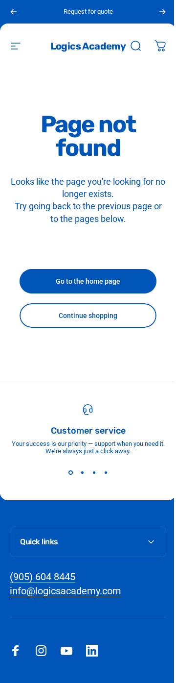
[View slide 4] (105, 472)
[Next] (162, 12)
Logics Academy (88, 46)
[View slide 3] (94, 472)
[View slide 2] (82, 472)
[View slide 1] (70, 472)
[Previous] (13, 12)
